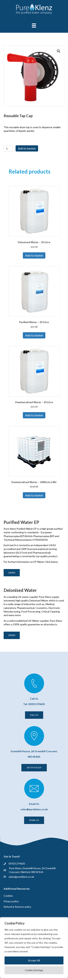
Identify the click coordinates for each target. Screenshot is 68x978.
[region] (34, 947)
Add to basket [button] (34, 255)
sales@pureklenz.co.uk (21, 876)
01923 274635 (17, 863)
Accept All (34, 960)
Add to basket (27, 148)
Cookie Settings (34, 970)
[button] (58, 51)
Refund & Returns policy (17, 906)
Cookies (8, 895)
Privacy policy (11, 901)
